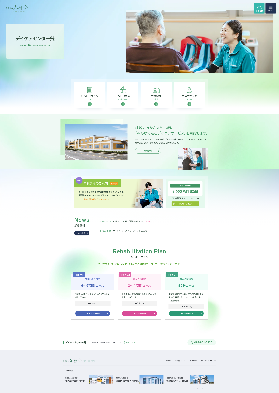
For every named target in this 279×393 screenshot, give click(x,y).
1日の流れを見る (92, 313)
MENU (270, 11)
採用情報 (259, 11)
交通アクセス (130, 342)
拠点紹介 (193, 360)
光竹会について (180, 360)
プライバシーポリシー (208, 360)
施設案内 (148, 150)
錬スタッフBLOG (186, 203)
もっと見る (81, 233)
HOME (168, 360)
